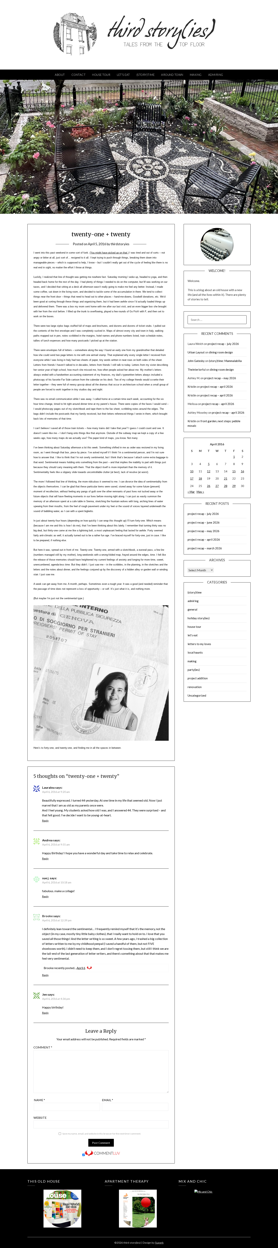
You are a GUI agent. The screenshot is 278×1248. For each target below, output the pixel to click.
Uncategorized (197, 695)
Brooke (47, 916)
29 (234, 486)
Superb (159, 1242)
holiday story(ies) (199, 618)
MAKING (196, 74)
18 (200, 478)
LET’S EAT (123, 74)
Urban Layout (196, 352)
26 (208, 486)
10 (191, 471)
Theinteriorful (197, 369)
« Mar (191, 491)
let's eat (193, 635)
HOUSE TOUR (101, 74)
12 (208, 471)
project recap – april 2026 (216, 386)
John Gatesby (196, 360)
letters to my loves (199, 644)
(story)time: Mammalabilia (225, 360)
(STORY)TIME (146, 74)
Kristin (192, 386)
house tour (194, 626)
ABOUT (60, 74)
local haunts (195, 652)
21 (225, 478)
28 (225, 486)
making (192, 661)
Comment (42, 1047)
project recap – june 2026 (204, 522)
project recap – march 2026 (205, 548)
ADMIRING (215, 74)
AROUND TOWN (172, 74)
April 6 (81, 968)
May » (200, 491)
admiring (193, 601)
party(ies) (194, 669)
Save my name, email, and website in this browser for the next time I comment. (101, 1133)
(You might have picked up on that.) (109, 252)
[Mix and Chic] (213, 1203)
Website (40, 1117)
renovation (195, 687)
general (192, 609)
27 (217, 486)
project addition (198, 678)
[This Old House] (62, 1203)
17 (191, 478)
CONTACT (78, 74)
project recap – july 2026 (223, 343)
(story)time (195, 592)
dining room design (221, 352)
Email (107, 1100)
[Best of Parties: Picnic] (138, 1203)
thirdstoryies (120, 244)
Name (39, 1100)
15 (234, 471)
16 (242, 471)
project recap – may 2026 (220, 378)
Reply (45, 820)
